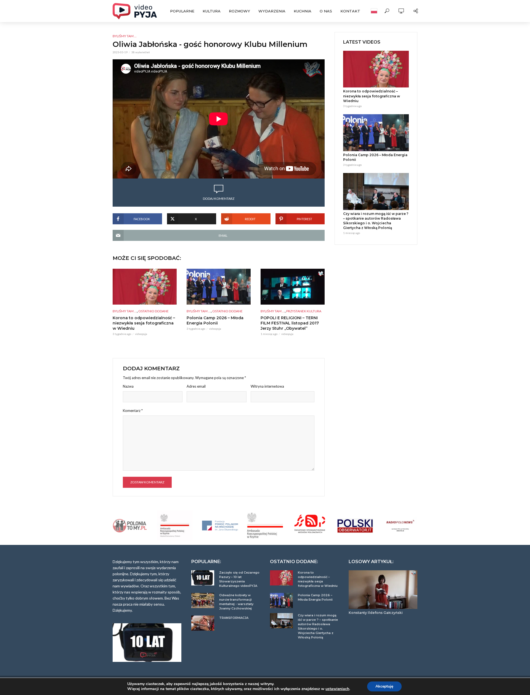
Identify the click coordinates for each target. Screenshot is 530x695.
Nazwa (128, 386)
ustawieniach (337, 688)
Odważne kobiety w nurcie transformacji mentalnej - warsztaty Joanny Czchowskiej (236, 601)
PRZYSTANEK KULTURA (303, 311)
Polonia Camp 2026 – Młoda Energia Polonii (215, 320)
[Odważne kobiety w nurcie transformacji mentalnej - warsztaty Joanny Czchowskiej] (202, 600)
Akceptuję (384, 686)
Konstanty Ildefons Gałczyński (376, 613)
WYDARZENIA (271, 11)
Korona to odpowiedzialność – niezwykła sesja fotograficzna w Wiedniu (144, 323)
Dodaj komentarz (218, 198)
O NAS (326, 11)
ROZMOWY (239, 11)
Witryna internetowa (267, 386)
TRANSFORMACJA (233, 618)
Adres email (196, 386)
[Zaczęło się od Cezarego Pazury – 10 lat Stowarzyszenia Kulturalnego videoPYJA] (202, 577)
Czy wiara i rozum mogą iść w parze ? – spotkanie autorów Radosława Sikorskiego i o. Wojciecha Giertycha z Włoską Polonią (375, 221)
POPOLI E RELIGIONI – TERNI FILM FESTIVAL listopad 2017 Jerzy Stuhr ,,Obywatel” (290, 323)
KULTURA (212, 11)
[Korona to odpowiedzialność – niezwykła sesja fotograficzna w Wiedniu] (145, 287)
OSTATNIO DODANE (153, 311)
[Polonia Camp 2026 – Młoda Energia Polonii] (219, 287)
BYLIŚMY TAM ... (125, 36)
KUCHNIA (302, 11)
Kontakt (350, 11)
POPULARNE (182, 11)
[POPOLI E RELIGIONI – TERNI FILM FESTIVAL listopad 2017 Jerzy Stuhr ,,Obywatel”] (293, 287)
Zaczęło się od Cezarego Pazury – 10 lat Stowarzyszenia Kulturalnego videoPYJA (239, 579)
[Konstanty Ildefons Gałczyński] (383, 589)
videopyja (141, 333)
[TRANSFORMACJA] (202, 623)
